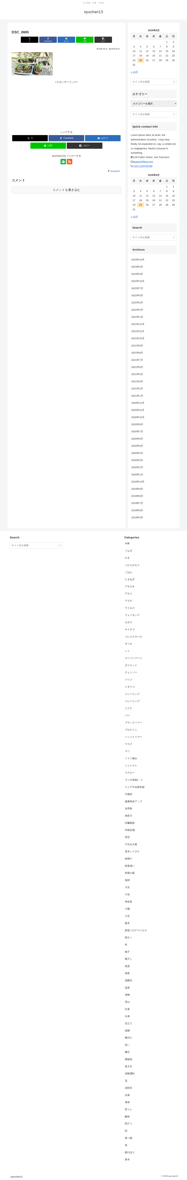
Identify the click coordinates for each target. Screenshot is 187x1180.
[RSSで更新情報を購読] (69, 161)
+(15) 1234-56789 (142, 166)
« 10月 (134, 72)
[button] (103, 40)
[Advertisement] (66, 103)
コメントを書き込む (66, 190)
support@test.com (143, 161)
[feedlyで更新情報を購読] (63, 161)
